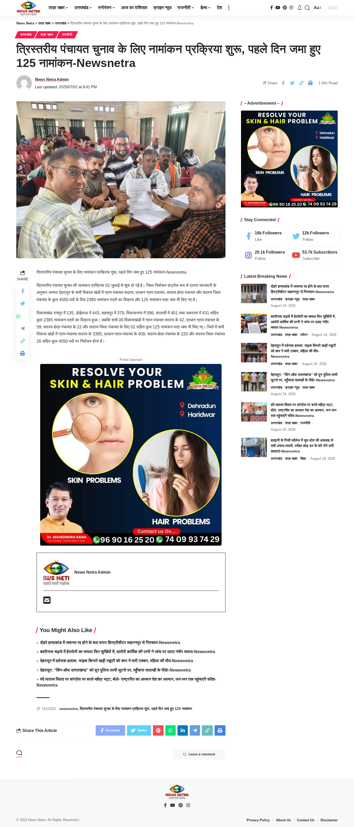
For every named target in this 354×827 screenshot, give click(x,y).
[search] (307, 8)
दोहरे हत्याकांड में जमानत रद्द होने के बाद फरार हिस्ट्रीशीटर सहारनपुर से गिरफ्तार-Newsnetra (110, 642)
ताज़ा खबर (47, 34)
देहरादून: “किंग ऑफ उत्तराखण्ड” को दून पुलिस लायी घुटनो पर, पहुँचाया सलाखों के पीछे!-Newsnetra (115, 670)
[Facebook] (271, 7)
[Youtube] (313, 255)
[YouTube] (277, 7)
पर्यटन (303, 335)
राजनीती (67, 34)
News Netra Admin (52, 79)
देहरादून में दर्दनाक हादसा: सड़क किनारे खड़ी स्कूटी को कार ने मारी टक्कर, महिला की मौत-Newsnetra (116, 661)
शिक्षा (303, 458)
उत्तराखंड (26, 34)
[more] (228, 8)
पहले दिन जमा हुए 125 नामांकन (171, 709)
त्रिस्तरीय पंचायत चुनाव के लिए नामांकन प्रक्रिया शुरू (114, 709)
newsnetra (68, 709)
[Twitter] (313, 236)
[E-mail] (47, 602)
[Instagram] (291, 7)
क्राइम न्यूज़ (292, 299)
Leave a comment (202, 754)
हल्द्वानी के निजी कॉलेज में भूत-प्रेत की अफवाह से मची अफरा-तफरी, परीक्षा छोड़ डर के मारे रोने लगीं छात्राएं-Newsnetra (302, 445)
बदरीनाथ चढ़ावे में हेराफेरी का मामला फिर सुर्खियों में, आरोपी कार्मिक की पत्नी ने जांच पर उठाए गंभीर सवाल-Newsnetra (127, 651)
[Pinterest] (284, 7)
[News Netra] (28, 8)
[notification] (299, 8)
